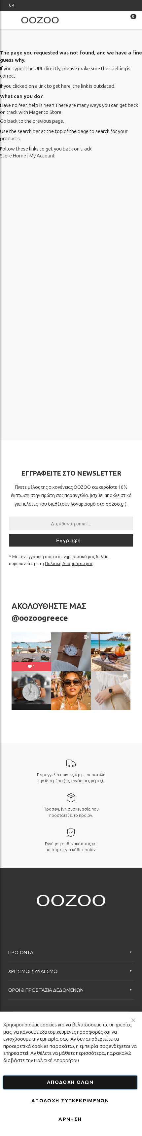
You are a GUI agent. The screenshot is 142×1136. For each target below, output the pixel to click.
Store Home (13, 156)
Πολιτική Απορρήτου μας (69, 563)
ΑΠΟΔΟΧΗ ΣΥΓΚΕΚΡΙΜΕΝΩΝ (70, 1101)
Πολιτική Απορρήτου (56, 1060)
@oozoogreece (40, 618)
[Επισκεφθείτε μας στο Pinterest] (96, 918)
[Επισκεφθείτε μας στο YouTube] (71, 918)
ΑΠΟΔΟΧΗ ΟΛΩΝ (70, 1082)
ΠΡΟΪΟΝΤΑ (20, 952)
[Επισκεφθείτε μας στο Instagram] (58, 918)
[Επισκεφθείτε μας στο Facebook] (45, 918)
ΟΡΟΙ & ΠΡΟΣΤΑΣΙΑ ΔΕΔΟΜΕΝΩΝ (46, 990)
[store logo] (40, 20)
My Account (42, 156)
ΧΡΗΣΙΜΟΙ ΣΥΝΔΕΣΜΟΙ (33, 971)
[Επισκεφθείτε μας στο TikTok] (84, 918)
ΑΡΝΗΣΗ (70, 1119)
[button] (11, 5)
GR (11, 5)
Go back (9, 121)
